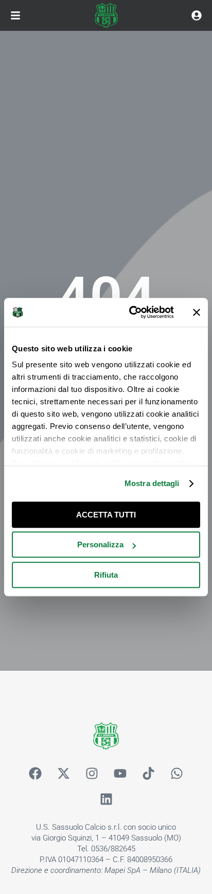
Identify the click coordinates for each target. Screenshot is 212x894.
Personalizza (100, 544)
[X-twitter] (64, 773)
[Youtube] (120, 773)
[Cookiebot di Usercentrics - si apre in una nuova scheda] (131, 312)
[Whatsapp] (177, 773)
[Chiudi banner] (196, 312)
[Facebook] (35, 773)
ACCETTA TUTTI (106, 514)
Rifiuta (106, 574)
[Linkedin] (106, 799)
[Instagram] (92, 773)
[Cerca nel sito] (196, 15)
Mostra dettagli (152, 483)
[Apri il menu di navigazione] (15, 15)
